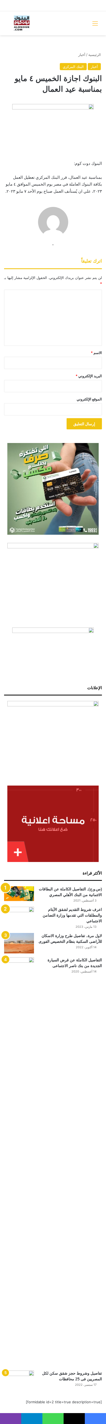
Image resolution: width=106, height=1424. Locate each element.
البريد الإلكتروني (89, 376)
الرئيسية (95, 54)
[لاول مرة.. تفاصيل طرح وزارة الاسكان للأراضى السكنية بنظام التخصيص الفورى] (19, 943)
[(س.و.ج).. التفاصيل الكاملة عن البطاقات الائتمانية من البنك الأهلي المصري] (19, 893)
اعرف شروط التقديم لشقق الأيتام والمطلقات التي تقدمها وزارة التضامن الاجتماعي (72, 915)
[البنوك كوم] (22, 23)
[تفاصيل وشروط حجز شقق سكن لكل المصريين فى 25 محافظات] (19, 1381)
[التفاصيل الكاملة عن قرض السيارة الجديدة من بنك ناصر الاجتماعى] (19, 1162)
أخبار (81, 54)
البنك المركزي (73, 66)
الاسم (96, 352)
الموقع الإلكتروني (89, 399)
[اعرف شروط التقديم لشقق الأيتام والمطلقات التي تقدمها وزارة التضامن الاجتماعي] (19, 917)
